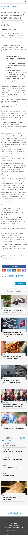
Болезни (20, 275)
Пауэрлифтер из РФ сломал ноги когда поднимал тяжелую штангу (13, 405)
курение (20, 276)
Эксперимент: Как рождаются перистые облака (12, 452)
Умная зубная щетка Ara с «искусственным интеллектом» (12, 468)
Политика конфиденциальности (14, 527)
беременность (13, 275)
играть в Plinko (14, 514)
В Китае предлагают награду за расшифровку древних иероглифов (12, 497)
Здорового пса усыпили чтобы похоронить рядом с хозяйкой (12, 311)
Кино (5, 378)
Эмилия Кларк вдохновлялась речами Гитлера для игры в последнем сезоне (12, 382)
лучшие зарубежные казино (14, 515)
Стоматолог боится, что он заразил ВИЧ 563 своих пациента (13, 427)
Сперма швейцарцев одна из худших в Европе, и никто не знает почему (13, 334)
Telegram (4, 257)
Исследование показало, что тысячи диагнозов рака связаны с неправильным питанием (13, 358)
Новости (6, 402)
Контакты (14, 523)
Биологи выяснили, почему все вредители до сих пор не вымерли (13, 460)
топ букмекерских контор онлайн (14, 513)
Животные (6, 308)
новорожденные (13, 278)
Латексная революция (10, 445)
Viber (20, 255)
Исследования (13, 276)
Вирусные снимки (8, 475)
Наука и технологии (11, 6)
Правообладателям (14, 525)
